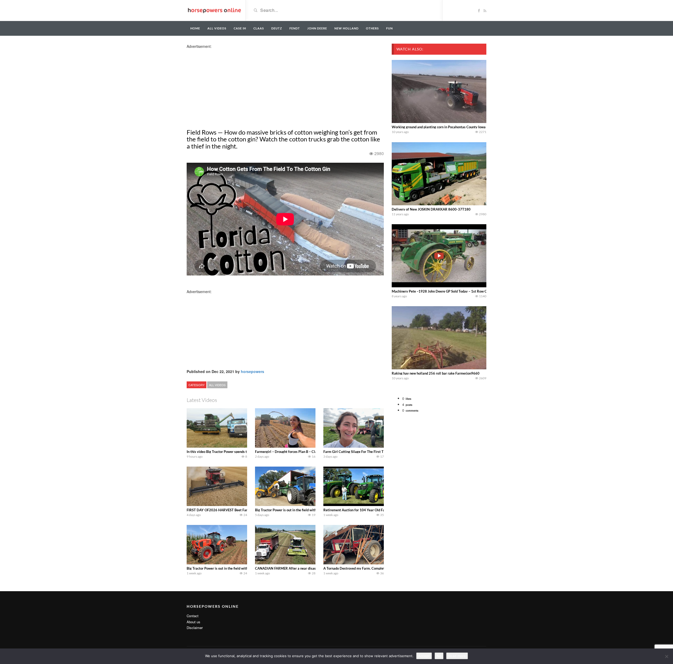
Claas (258, 28)
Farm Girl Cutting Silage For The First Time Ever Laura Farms (370, 452)
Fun (389, 28)
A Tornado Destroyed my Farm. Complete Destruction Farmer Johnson (376, 568)
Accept (424, 656)
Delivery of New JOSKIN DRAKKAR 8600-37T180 (431, 209)
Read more (457, 656)
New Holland (346, 28)
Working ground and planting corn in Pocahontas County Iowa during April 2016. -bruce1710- (463, 127)
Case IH (240, 28)
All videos (216, 28)
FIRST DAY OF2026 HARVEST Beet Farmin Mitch (225, 510)
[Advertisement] (228, 85)
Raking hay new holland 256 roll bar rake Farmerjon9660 (436, 373)
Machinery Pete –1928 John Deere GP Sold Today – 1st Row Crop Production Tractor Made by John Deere (472, 291)
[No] (666, 656)
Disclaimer (195, 627)
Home (195, 28)
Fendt (294, 28)
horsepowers (252, 371)
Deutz (276, 28)
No (439, 656)
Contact (192, 615)
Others (372, 28)
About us (193, 621)
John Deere (317, 28)
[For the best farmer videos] (214, 10)
